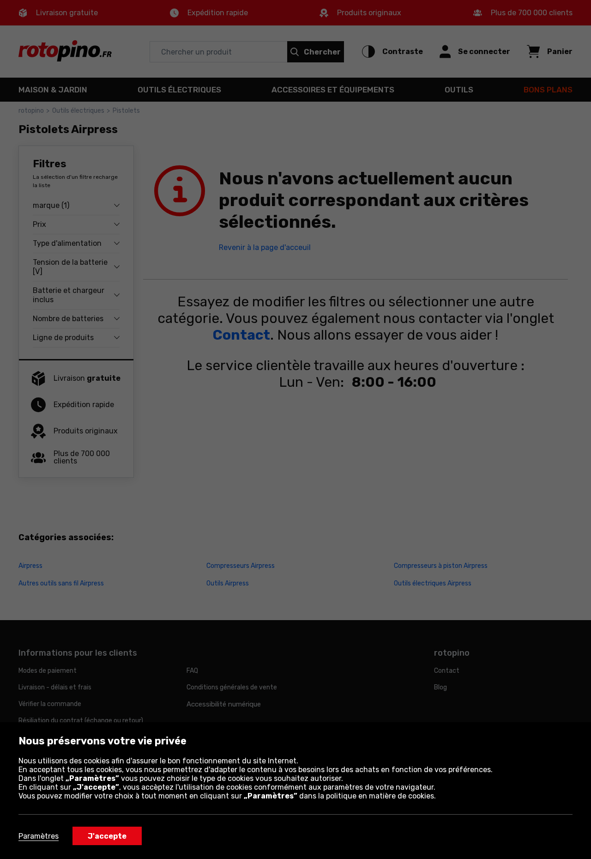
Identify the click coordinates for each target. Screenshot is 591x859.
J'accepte (107, 836)
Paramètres (38, 836)
